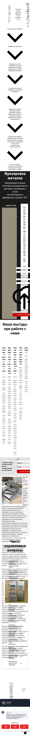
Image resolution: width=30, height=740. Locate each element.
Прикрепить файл (24, 285)
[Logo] (4, 14)
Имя (24, 266)
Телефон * (24, 270)
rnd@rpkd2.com (11, 698)
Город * (24, 273)
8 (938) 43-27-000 (11, 205)
